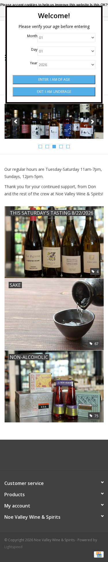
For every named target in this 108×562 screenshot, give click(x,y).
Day (34, 49)
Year (33, 63)
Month (32, 35)
